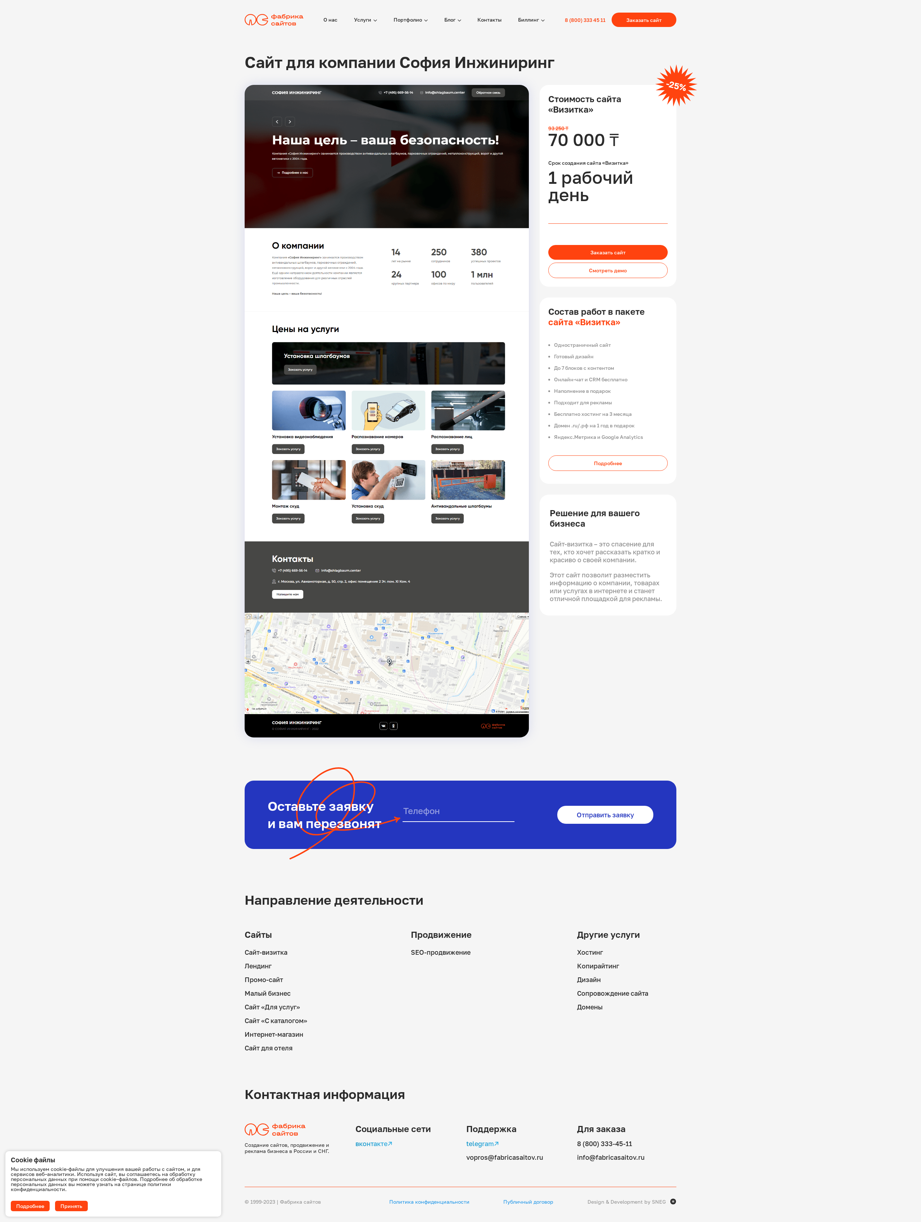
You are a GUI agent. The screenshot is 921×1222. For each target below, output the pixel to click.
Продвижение (441, 934)
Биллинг (528, 20)
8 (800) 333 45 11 (585, 20)
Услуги (362, 20)
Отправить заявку (605, 815)
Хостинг (590, 952)
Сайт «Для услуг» (272, 1007)
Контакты (489, 20)
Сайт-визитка (266, 952)
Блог (449, 20)
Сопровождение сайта (612, 993)
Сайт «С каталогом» (276, 1021)
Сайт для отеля (268, 1048)
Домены (590, 1007)
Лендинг (258, 966)
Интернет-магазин (274, 1034)
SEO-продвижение (441, 952)
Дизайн (589, 979)
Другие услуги (608, 934)
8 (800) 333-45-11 (604, 1144)
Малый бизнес (268, 993)
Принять (71, 1206)
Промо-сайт (264, 979)
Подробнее (608, 463)
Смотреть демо (608, 270)
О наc (330, 20)
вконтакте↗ (374, 1144)
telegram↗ (482, 1144)
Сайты (258, 934)
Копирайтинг (598, 966)
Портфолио (408, 20)
